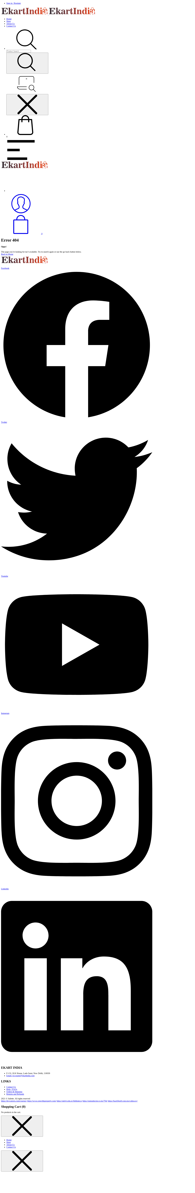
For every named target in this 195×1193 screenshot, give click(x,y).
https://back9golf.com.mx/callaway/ (123, 1101)
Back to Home (7, 254)
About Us (10, 24)
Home (9, 19)
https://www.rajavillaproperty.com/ (41, 1101)
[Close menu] (27, 104)
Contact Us (11, 26)
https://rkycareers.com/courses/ (14, 1101)
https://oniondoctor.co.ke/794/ (95, 1101)
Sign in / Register (13, 3)
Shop (8, 21)
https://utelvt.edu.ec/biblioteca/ (69, 1101)
